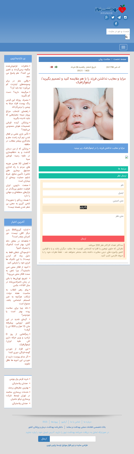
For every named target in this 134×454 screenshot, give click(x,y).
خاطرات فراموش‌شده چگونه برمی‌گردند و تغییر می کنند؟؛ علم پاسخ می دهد (18, 71)
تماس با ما (75, 422)
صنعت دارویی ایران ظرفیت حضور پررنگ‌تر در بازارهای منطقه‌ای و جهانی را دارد (18, 190)
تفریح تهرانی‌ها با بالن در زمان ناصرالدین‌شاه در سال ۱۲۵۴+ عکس (18, 282)
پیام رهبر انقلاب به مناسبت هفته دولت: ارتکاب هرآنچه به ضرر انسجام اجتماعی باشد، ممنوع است (18, 297)
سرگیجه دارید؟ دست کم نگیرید (18, 94)
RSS (45, 422)
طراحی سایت (82, 445)
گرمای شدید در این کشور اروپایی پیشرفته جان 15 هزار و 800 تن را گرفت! (18, 325)
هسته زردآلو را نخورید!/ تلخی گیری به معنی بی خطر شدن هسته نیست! (18, 203)
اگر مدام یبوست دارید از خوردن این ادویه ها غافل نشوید (18, 360)
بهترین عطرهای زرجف (18, 388)
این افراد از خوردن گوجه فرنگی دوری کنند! (18, 350)
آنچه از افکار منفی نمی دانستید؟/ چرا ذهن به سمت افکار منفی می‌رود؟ (18, 270)
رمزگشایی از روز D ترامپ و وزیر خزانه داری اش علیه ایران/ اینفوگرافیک (18, 339)
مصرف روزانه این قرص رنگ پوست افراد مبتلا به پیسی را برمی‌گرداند (18, 103)
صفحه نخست (119, 59)
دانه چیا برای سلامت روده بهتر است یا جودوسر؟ (18, 311)
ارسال (44, 439)
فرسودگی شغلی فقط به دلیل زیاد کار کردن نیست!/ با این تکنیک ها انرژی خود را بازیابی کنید (18, 258)
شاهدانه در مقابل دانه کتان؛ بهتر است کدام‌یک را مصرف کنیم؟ (18, 244)
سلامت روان (104, 59)
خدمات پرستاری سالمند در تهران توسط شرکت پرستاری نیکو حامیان (18, 395)
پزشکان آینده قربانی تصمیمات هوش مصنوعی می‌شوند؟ (18, 126)
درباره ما (87, 422)
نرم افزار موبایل (68, 445)
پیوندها (54, 422)
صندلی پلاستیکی (20, 383)
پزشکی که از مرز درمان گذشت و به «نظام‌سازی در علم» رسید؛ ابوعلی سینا (18, 154)
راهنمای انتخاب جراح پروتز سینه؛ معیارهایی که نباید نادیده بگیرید (18, 114)
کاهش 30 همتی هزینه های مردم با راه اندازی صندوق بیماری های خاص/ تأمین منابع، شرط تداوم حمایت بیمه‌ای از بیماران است (18, 172)
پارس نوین (51, 445)
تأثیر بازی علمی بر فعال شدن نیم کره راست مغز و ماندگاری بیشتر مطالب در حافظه (18, 139)
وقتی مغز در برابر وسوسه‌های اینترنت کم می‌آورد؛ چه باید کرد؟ (18, 84)
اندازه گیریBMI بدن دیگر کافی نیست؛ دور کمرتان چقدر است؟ (18, 233)
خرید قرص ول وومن (18, 379)
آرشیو (64, 422)
